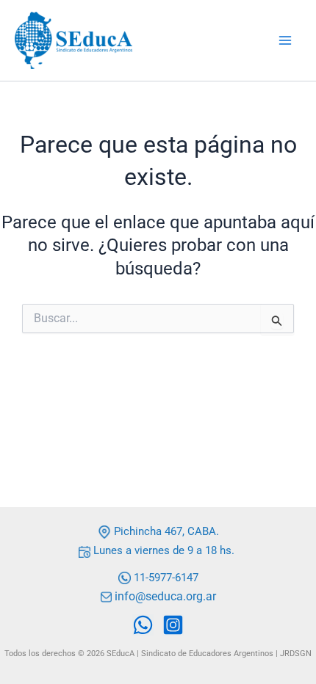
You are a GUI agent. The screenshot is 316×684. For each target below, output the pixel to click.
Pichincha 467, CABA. (165, 531)
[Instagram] (173, 625)
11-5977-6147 (166, 577)
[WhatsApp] (143, 625)
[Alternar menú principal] (285, 40)
